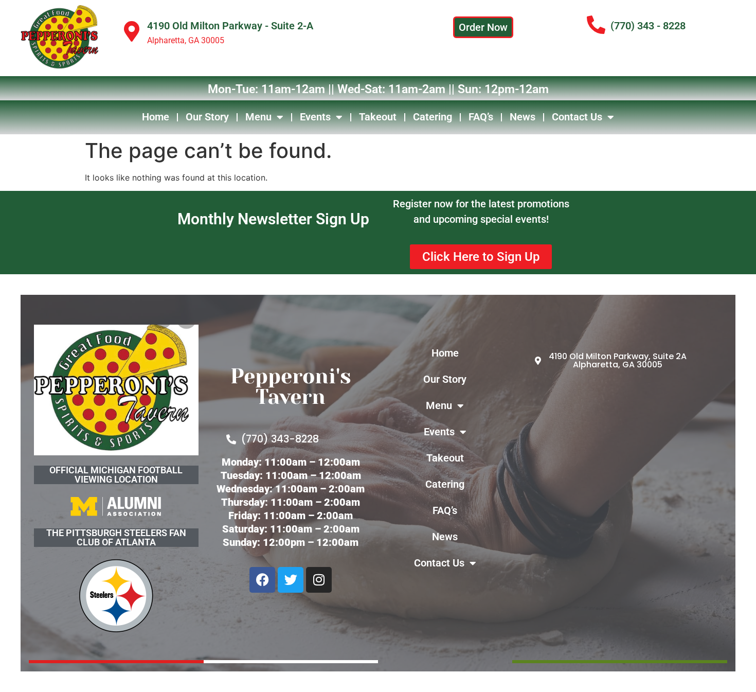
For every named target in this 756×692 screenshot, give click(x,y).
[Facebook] (262, 580)
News (522, 117)
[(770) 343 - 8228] (596, 25)
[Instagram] (319, 580)
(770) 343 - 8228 (648, 26)
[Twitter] (290, 580)
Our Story (207, 117)
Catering (432, 117)
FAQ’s (481, 117)
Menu (258, 117)
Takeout (378, 117)
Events (315, 117)
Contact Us (577, 117)
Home (155, 117)
